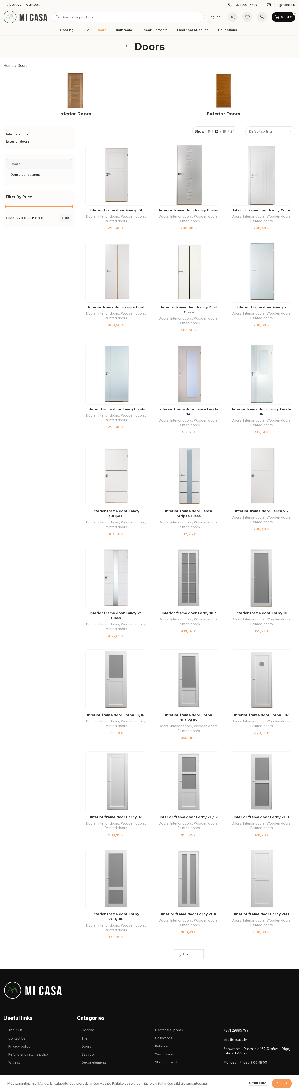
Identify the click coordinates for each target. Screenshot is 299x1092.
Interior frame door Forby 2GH (261, 817)
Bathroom (89, 1054)
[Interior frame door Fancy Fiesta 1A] (188, 374)
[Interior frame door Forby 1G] (261, 578)
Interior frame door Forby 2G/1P (189, 817)
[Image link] (33, 990)
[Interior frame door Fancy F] (261, 272)
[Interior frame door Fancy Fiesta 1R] (261, 374)
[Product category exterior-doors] (224, 96)
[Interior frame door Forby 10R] (188, 578)
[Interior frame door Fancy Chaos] (188, 175)
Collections (163, 1038)
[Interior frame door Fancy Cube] (261, 175)
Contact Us (16, 1038)
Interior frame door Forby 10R (189, 613)
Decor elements (94, 1062)
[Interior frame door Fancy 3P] (115, 175)
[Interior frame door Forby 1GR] (261, 679)
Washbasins (164, 1054)
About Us (15, 1030)
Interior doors (108, 216)
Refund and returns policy (28, 1054)
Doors (91, 216)
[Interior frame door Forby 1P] (115, 781)
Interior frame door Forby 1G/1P (115, 715)
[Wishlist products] (247, 17)
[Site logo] (25, 16)
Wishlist (14, 1062)
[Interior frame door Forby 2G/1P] (188, 781)
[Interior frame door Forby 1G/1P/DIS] (188, 679)
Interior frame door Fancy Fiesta (116, 409)
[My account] (262, 17)
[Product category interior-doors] (75, 96)
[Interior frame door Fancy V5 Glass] (115, 578)
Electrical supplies (169, 1030)
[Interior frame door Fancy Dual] (115, 272)
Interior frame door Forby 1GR (261, 715)
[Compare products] (232, 17)
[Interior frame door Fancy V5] (261, 476)
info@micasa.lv (235, 1039)
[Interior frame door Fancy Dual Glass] (188, 272)
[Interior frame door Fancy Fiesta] (115, 374)
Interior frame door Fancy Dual (116, 307)
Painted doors (116, 221)
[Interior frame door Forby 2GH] (261, 781)
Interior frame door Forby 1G (261, 613)
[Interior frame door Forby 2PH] (261, 879)
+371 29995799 (236, 1030)
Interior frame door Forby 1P (116, 817)
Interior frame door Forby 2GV (188, 914)
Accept (282, 1083)
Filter (65, 217)
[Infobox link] (242, 5)
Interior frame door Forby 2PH (261, 914)
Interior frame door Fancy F (261, 307)
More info (258, 1083)
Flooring (88, 1030)
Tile (84, 1038)
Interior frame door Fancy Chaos (188, 210)
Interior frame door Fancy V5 (261, 511)
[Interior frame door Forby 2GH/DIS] (115, 879)
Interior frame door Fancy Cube (261, 210)
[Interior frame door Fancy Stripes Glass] (188, 476)
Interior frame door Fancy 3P (116, 210)
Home (8, 65)
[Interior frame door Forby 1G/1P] (115, 679)
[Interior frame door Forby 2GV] (188, 879)
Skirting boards (167, 1062)
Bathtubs (162, 1046)
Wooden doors (133, 216)
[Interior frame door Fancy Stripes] (115, 476)
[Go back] (128, 46)
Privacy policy (19, 1046)
